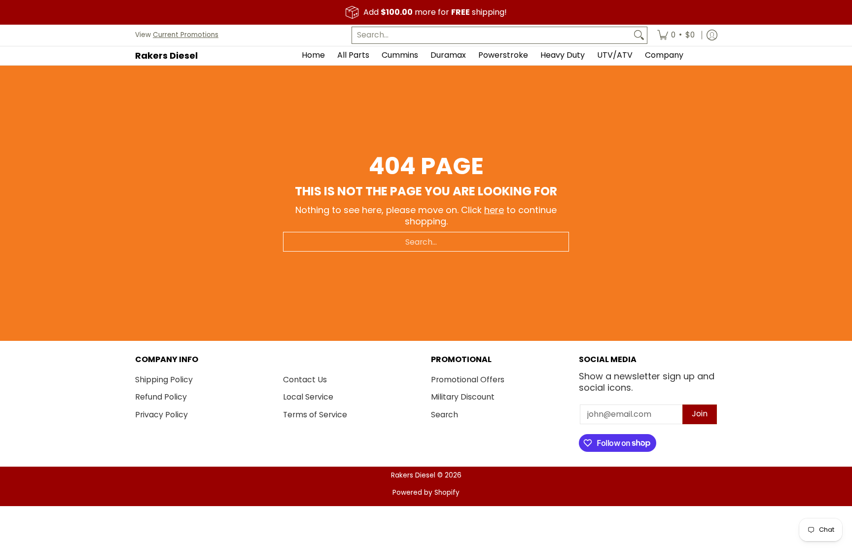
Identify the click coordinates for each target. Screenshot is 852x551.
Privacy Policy (161, 414)
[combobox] (491, 35)
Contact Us (305, 379)
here (494, 210)
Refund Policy (161, 397)
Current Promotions (185, 34)
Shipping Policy (164, 379)
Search (444, 414)
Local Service (308, 397)
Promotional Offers (467, 379)
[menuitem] (676, 35)
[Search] (639, 35)
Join (700, 413)
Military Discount (463, 397)
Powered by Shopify (426, 492)
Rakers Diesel (166, 55)
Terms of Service (315, 414)
